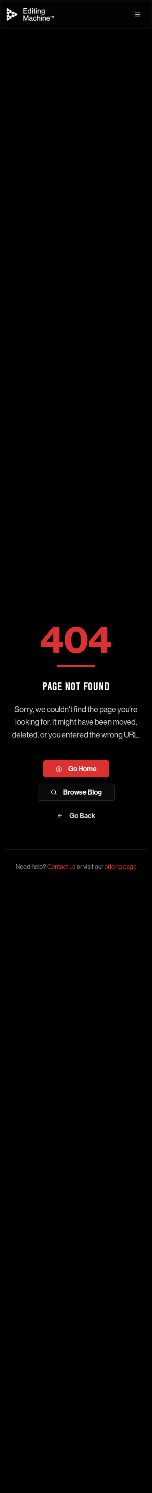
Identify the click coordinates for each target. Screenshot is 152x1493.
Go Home (82, 768)
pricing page (120, 866)
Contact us (61, 866)
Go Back (82, 815)
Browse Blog (82, 792)
